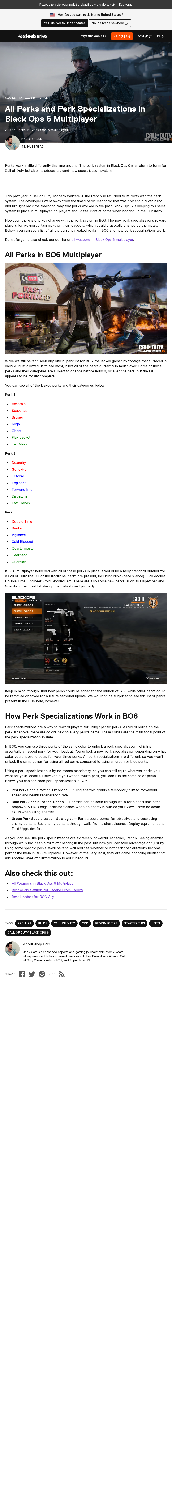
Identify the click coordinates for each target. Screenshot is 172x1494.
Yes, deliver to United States (65, 23)
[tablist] (94, 36)
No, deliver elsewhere (108, 23)
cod (85, 923)
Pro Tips (24, 923)
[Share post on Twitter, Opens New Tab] (32, 974)
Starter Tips (134, 923)
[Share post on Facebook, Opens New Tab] (21, 974)
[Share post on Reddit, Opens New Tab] (42, 974)
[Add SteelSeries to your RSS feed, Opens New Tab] (61, 974)
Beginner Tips (106, 923)
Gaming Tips (14, 98)
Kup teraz (126, 4)
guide (42, 923)
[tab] (94, 36)
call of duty (64, 923)
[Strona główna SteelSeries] (33, 36)
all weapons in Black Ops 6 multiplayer (102, 240)
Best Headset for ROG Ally (33, 897)
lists (156, 923)
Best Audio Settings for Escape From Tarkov (47, 890)
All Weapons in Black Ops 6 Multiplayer (43, 883)
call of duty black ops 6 (28, 932)
